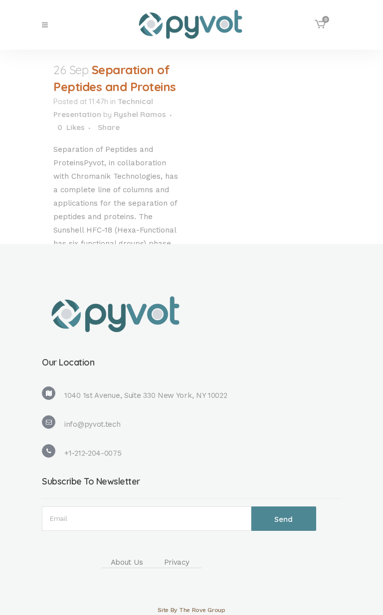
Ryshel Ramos (140, 114)
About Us (127, 562)
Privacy (177, 562)
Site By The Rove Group (191, 610)
